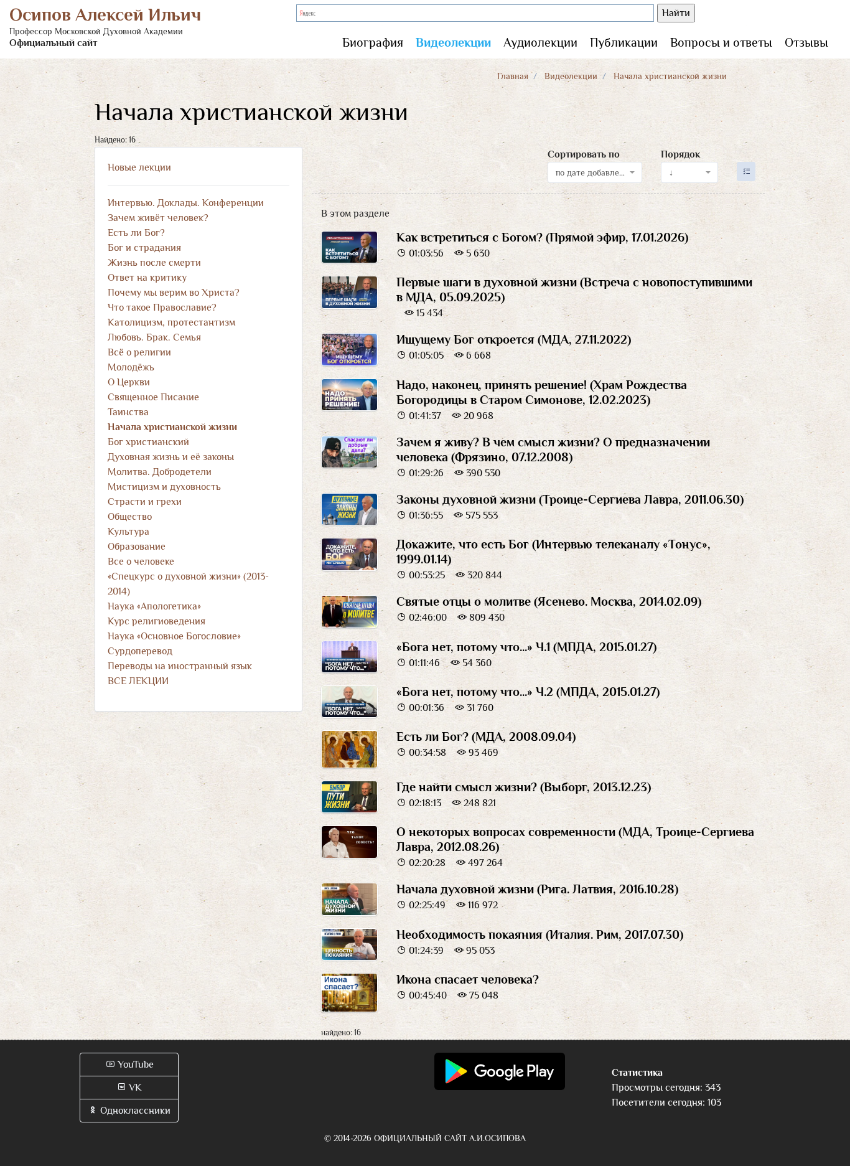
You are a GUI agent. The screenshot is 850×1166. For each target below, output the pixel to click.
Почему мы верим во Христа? (174, 292)
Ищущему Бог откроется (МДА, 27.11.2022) (513, 339)
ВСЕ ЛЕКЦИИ (138, 681)
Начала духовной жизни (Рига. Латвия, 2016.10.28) (537, 889)
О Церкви (129, 382)
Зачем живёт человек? (158, 217)
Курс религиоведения (156, 621)
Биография (372, 42)
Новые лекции (139, 167)
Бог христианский (148, 442)
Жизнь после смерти (154, 262)
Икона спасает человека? (467, 979)
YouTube (134, 1064)
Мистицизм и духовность (164, 486)
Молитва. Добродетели (160, 471)
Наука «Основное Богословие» (174, 636)
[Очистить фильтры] (746, 171)
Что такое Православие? (162, 307)
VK (134, 1087)
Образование (137, 546)
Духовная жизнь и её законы (171, 457)
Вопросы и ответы (721, 42)
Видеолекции (453, 42)
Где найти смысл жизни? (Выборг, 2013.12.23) (523, 787)
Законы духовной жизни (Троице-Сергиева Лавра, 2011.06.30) (570, 499)
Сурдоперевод (140, 651)
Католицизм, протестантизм (171, 322)
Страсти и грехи (145, 501)
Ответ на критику (147, 277)
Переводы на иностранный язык (180, 666)
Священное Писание (153, 397)
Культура (128, 531)
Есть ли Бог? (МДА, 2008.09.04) (486, 736)
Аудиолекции (540, 42)
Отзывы (806, 42)
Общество (130, 516)
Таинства (128, 412)
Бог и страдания (144, 247)
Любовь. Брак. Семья (154, 337)
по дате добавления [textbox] (591, 172)
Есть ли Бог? (136, 232)
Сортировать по (584, 154)
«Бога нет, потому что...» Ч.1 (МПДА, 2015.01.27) (526, 647)
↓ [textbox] (671, 172)
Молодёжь (131, 367)
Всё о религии (139, 352)
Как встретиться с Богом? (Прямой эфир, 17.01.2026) (542, 237)
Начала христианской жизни (172, 427)
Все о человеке (141, 561)
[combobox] (595, 172)
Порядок (680, 154)
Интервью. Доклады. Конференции (186, 203)
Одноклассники (134, 1110)
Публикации (624, 42)
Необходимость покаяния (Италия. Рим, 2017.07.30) (539, 934)
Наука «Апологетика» (154, 606)
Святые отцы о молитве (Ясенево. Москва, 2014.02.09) (548, 601)
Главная (512, 76)
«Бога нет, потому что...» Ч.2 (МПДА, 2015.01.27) (528, 691)
